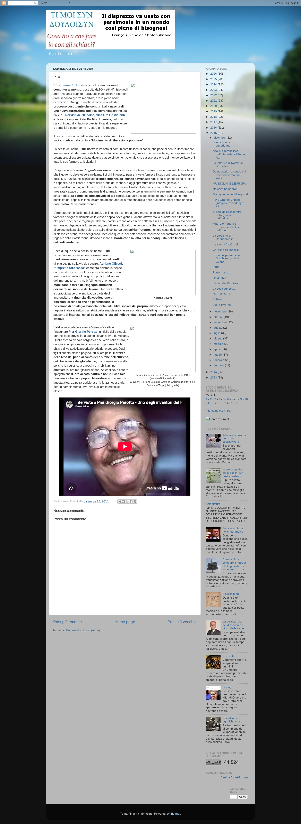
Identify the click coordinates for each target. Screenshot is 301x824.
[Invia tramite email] (119, 501)
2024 (214, 84)
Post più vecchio (182, 622)
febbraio (219, 360)
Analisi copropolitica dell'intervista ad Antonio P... (230, 154)
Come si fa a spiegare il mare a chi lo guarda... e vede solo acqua (234, 564)
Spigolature (213, 503)
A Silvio (217, 299)
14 (227, 403)
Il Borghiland (231, 593)
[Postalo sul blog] (123, 501)
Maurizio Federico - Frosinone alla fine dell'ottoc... (226, 227)
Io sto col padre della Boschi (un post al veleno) (226, 258)
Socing (227, 687)
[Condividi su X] (127, 501)
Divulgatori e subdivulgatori (230, 194)
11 (209, 403)
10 (246, 399)
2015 (214, 132)
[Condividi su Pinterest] (135, 501)
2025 (214, 79)
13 (221, 403)
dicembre (220, 137)
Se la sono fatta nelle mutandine (233, 530)
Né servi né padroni (225, 188)
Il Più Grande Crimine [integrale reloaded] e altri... (228, 203)
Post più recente (67, 622)
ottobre (219, 317)
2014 (214, 372)
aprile (218, 349)
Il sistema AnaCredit (226, 244)
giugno (218, 338)
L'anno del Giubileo (225, 283)
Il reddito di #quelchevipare (232, 720)
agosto (218, 327)
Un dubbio (219, 278)
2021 (214, 100)
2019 (214, 111)
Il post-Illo (229, 656)
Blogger (175, 813)
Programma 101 (65, 85)
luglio (217, 333)
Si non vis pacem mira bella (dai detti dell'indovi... (227, 215)
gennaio (219, 365)
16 (238, 403)
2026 (214, 73)
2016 (214, 127)
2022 (214, 95)
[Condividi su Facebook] (131, 501)
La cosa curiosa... (224, 288)
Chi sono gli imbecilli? (227, 249)
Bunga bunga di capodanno (223, 144)
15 (232, 403)
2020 (214, 105)
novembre (220, 311)
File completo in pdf (218, 410)
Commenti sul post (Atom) (83, 630)
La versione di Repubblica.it (223, 237)
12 (215, 403)
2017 (214, 122)
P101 (216, 267)
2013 (214, 377)
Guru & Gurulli (222, 294)
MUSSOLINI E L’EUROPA (229, 183)
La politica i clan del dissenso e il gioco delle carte (233, 625)
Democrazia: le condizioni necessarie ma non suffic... (229, 175)
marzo (218, 354)
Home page (124, 622)
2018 (214, 116)
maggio (219, 343)
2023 (214, 89)
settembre (220, 322)
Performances (222, 272)
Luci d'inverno (222, 304)
